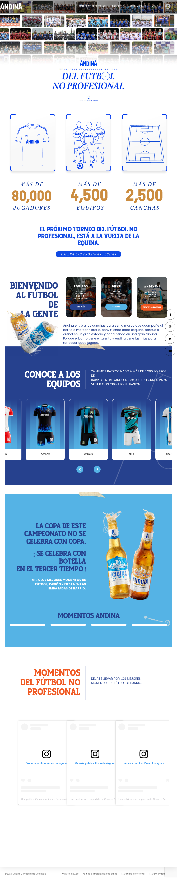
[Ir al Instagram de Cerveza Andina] (170, 326)
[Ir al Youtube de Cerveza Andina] (170, 350)
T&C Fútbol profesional (133, 873)
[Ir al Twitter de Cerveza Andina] (170, 338)
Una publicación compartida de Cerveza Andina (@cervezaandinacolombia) (62, 799)
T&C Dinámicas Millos (160, 873)
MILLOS (156, 6)
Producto (118, 6)
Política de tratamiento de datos (100, 873)
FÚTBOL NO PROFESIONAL (93, 6)
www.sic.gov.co (70, 873)
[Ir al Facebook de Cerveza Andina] (170, 314)
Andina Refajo (138, 6)
